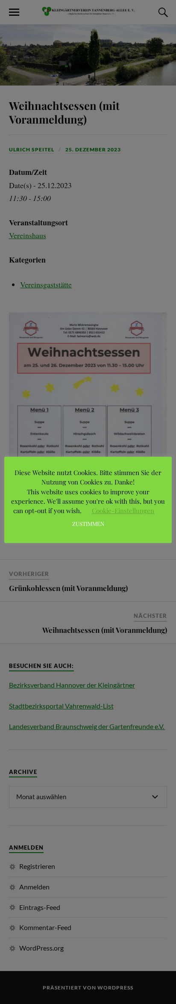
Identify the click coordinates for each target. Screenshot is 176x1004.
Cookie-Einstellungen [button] (123, 510)
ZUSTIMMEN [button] (88, 523)
